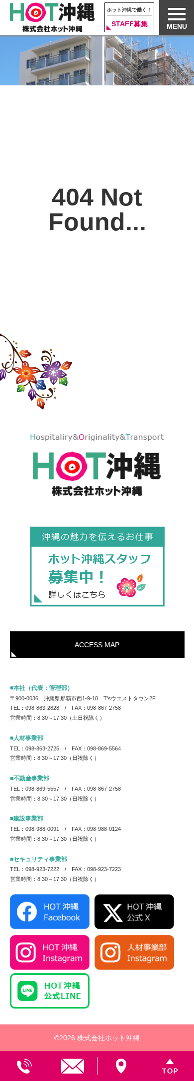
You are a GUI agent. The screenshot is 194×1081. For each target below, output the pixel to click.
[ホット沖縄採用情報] (97, 567)
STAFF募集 (129, 17)
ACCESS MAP (97, 645)
